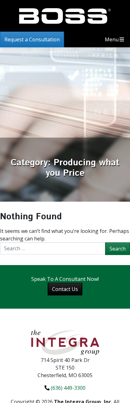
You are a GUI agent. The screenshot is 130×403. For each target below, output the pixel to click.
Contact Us (65, 289)
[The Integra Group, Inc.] (65, 342)
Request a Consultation (32, 39)
